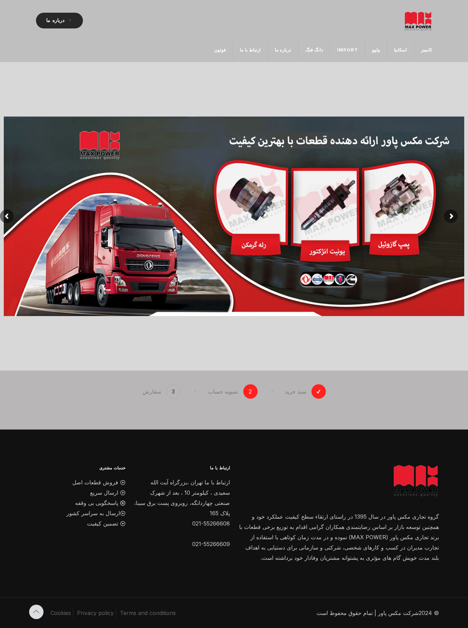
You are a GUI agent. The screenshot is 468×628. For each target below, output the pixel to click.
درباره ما (55, 20)
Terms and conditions (148, 612)
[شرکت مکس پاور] (418, 20)
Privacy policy (95, 612)
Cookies (60, 612)
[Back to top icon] (36, 612)
